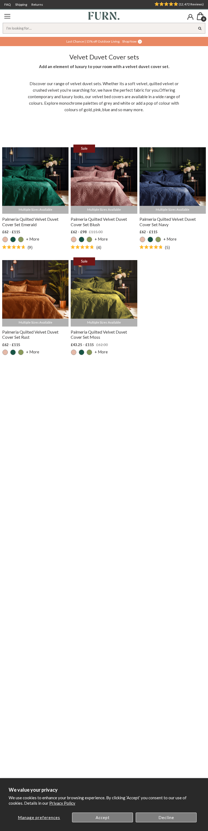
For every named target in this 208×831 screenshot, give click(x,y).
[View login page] (190, 17)
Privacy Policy (62, 803)
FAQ (7, 4)
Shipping (21, 4)
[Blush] (5, 239)
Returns (37, 4)
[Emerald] (13, 239)
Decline (166, 817)
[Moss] (21, 239)
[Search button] (199, 28)
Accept (103, 817)
